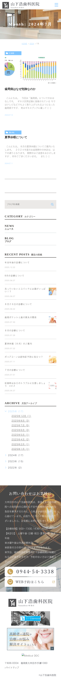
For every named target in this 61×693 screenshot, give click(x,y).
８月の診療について (15, 331)
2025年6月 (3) (21, 430)
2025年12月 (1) (21, 416)
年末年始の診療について (17, 263)
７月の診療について (15, 370)
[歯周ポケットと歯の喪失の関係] (52, 320)
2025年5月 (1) (21, 435)
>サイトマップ (12, 668)
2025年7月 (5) (21, 425)
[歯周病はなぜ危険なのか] (30, 70)
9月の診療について (14, 276)
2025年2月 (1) (21, 444)
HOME (24, 43)
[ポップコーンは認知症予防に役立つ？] (52, 359)
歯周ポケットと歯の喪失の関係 (21, 317)
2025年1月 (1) (21, 449)
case (11, 53)
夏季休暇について (16, 137)
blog (11, 132)
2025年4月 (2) (21, 440)
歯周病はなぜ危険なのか (20, 89)
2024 (32, 43)
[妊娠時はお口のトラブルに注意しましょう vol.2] (52, 386)
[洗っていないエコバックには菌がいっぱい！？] (52, 291)
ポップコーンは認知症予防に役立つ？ (24, 357)
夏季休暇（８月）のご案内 (18, 344)
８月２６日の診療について (18, 304)
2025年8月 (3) (21, 421)
